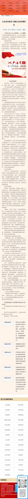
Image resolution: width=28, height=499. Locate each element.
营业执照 (3, 496)
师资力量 (10, 10)
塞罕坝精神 (20, 464)
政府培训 (24, 5)
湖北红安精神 (20, 439)
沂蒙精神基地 (20, 414)
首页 (3, 3)
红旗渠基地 (7, 434)
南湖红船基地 (7, 429)
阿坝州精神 (7, 444)
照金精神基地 (7, 474)
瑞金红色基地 (20, 434)
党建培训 (10, 5)
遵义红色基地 (7, 459)
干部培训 (17, 3)
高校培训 (10, 8)
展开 (16, 488)
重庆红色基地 (20, 404)
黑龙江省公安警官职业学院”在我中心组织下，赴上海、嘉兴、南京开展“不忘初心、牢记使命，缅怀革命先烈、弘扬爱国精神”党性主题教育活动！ (21, 331)
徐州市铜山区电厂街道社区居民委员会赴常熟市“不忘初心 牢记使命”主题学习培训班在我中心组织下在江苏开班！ (21, 384)
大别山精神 (7, 439)
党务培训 (17, 5)
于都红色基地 (20, 459)
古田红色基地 (20, 409)
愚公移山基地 (7, 449)
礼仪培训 (17, 8)
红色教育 (3, 5)
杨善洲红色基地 (7, 419)
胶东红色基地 (20, 449)
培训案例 (10, 3)
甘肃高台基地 (20, 424)
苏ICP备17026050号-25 (6, 493)
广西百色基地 (20, 469)
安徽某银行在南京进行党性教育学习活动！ (20, 346)
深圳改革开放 (7, 469)
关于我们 (17, 10)
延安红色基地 (20, 429)
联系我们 (24, 10)
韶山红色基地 (7, 454)
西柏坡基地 (20, 454)
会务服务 (3, 10)
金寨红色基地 (20, 419)
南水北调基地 (7, 424)
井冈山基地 (7, 409)
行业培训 (3, 8)
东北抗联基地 (7, 464)
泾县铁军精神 (20, 444)
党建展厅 (24, 8)
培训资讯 (7, 15)
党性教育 (24, 3)
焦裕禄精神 (7, 414)
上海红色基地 (7, 404)
